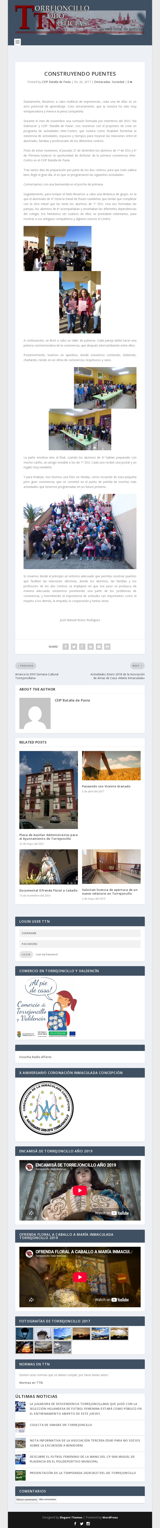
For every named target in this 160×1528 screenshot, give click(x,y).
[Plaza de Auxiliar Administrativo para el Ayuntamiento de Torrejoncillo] (48, 790)
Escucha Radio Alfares (35, 1057)
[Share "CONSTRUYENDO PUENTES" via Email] (99, 647)
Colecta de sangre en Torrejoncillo (61, 1425)
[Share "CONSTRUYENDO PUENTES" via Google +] (82, 647)
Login (26, 954)
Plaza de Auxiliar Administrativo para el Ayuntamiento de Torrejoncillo (48, 837)
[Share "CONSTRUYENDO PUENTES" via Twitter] (74, 647)
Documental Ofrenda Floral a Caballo (48, 890)
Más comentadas (47, 1499)
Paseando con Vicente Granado (106, 786)
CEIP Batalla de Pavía (56, 82)
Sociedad (118, 82)
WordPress (110, 1517)
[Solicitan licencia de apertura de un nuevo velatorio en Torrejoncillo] (111, 866)
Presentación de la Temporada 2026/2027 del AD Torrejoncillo (83, 1473)
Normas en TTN (31, 1383)
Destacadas (102, 82)
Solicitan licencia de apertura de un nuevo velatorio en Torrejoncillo (110, 891)
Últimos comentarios (26, 1499)
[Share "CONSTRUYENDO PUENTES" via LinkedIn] (90, 647)
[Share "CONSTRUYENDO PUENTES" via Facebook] (65, 647)
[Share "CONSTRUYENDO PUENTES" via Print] (107, 647)
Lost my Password (47, 954)
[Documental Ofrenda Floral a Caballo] (48, 866)
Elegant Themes (71, 1517)
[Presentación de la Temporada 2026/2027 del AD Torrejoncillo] (20, 1475)
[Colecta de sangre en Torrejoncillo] (20, 1427)
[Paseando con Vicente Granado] (111, 765)
